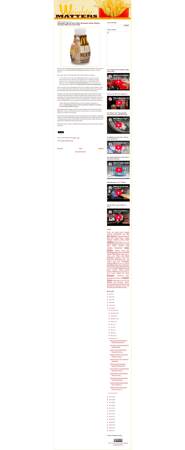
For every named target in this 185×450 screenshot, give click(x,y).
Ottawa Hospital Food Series (114, 266)
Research (110, 275)
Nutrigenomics (122, 263)
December (113, 310)
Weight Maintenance (118, 287)
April (112, 333)
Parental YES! (110, 268)
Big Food (111, 236)
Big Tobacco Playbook (122, 236)
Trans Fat (118, 286)
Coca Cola (117, 242)
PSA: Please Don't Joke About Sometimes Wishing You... (118, 365)
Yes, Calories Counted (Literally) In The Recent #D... (119, 346)
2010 (110, 416)
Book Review (119, 238)
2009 (110, 419)
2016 (110, 399)
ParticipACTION (117, 268)
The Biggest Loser (124, 284)
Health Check (116, 254)
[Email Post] (77, 137)
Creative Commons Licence (120, 443)
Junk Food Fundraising (114, 259)
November (113, 313)
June (112, 327)
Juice (128, 257)
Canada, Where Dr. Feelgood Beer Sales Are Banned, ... (119, 384)
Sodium (109, 282)
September (113, 319)
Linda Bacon (116, 261)
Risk (115, 278)
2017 (110, 397)
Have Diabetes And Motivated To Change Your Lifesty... (119, 379)
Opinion (112, 265)
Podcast (109, 269)
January (113, 393)
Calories (109, 239)
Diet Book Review (115, 244)
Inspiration (118, 257)
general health (125, 250)
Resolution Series (123, 275)
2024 (110, 294)
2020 (110, 302)
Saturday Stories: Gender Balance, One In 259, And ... (119, 374)
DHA (108, 243)
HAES (123, 252)
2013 (110, 408)
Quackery (109, 271)
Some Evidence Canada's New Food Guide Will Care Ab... (119, 369)
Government (110, 252)
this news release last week (76, 68)
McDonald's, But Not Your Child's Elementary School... (119, 355)
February (113, 338)
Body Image (110, 238)
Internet (123, 257)
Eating (114, 245)
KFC (124, 259)
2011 (110, 414)
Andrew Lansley (119, 232)
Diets (108, 245)
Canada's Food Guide (121, 239)
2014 (110, 405)
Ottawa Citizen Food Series (122, 265)
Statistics (109, 284)
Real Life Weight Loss (124, 271)
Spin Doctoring (118, 282)
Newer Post (60, 148)
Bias (128, 234)
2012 (110, 411)
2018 (110, 308)
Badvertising (118, 234)
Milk (72, 140)
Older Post (101, 148)
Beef (124, 234)
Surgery (117, 284)
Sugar (113, 284)
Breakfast (127, 238)
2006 (110, 428)
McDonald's (67, 140)
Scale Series (116, 280)
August (113, 321)
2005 (110, 430)
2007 (110, 425)
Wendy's (125, 287)
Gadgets (117, 250)
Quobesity (115, 271)
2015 (110, 402)
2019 (110, 305)
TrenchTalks (124, 285)
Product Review (124, 270)
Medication (109, 263)
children (62, 140)
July (112, 324)
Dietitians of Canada (124, 243)
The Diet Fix (111, 286)
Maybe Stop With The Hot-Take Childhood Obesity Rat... (118, 341)
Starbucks (127, 282)
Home (80, 148)
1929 (113, 232)
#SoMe (108, 232)
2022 (110, 297)
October (113, 316)
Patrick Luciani (125, 268)
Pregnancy (115, 269)
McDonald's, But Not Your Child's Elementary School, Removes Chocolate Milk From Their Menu (78, 24)
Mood (117, 263)
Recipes (127, 273)
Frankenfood (118, 248)
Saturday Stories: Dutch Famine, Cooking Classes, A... (118, 388)
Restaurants (110, 278)
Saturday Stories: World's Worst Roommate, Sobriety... (118, 351)
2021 (110, 299)
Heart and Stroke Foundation (118, 256)
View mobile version (80, 151)
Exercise (121, 245)
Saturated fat (119, 278)
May (112, 330)
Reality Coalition (111, 273)
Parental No (126, 266)
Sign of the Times (124, 280)
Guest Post (118, 252)
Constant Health (125, 242)
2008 (110, 422)
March (112, 335)
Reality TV (120, 273)
